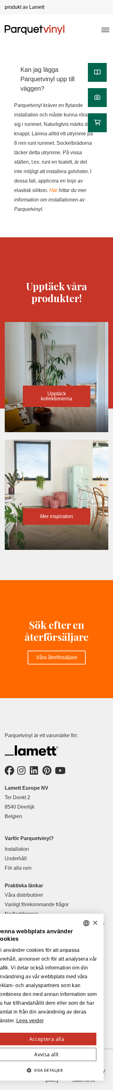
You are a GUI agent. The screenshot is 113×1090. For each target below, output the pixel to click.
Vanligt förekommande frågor (37, 904)
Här (53, 190)
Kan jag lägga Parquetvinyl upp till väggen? (47, 79)
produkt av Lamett (24, 7)
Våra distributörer (24, 895)
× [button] (95, 923)
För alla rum (18, 868)
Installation (17, 849)
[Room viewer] (97, 97)
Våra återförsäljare (56, 657)
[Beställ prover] (97, 122)
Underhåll (16, 858)
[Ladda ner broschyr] (97, 72)
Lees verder (30, 1020)
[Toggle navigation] (104, 29)
